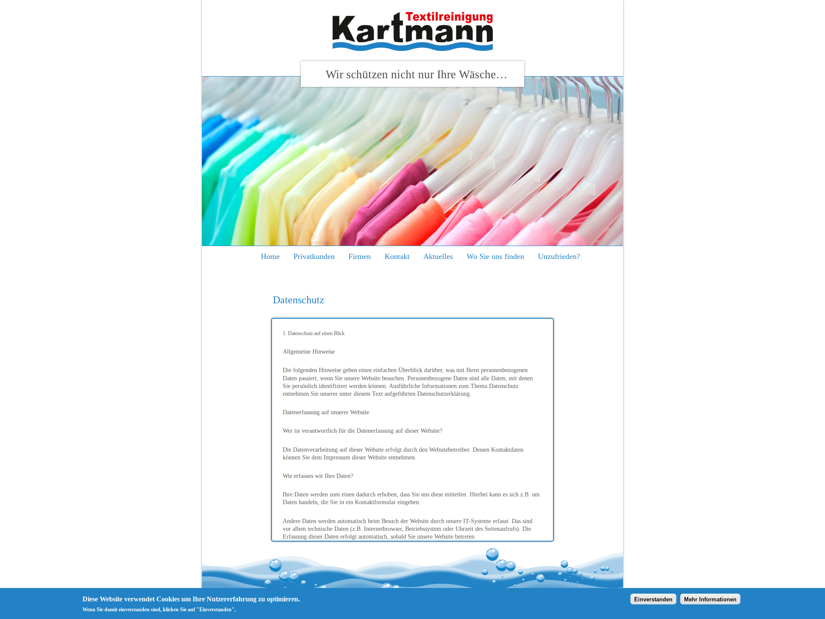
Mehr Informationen (710, 599)
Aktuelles (438, 256)
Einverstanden (653, 599)
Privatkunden (314, 256)
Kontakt (397, 256)
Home (270, 256)
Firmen (359, 256)
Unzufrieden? (559, 256)
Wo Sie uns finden (495, 256)
